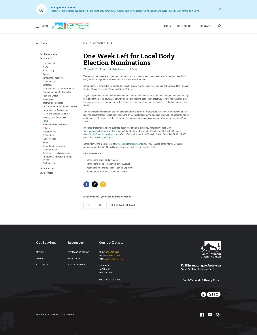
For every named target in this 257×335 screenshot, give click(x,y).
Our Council (46, 58)
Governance (48, 99)
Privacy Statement (77, 265)
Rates (45, 142)
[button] (42, 26)
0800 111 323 (114, 256)
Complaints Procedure (53, 78)
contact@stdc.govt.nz (114, 259)
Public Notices (49, 139)
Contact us (47, 85)
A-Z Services (42, 265)
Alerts (45, 67)
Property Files (49, 131)
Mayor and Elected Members (56, 113)
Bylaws (46, 74)
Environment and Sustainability (57, 92)
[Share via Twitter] (95, 184)
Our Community (48, 54)
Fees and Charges (51, 96)
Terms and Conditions (78, 252)
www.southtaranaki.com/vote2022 (99, 131)
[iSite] (211, 294)
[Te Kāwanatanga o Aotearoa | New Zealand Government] (201, 267)
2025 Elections (50, 63)
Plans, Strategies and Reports (57, 124)
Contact (205, 26)
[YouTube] (210, 314)
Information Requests (53, 103)
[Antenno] (218, 314)
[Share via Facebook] (86, 184)
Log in (167, 26)
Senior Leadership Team (54, 146)
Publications (48, 135)
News (45, 121)
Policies (46, 128)
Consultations (49, 81)
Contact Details (111, 242)
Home (43, 43)
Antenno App (48, 70)
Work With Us (49, 163)
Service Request (50, 149)
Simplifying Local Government (57, 153)
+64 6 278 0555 (112, 252)
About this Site (75, 258)
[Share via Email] (103, 184)
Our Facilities (47, 168)
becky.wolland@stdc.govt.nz (102, 137)
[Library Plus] (201, 280)
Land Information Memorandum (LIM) (60, 106)
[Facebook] (202, 314)
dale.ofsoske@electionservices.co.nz (101, 134)
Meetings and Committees (55, 117)
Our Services (46, 172)
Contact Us (42, 258)
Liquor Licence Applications (56, 110)
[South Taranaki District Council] (211, 249)
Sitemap (40, 252)
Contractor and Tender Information (58, 88)
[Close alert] (220, 9)
